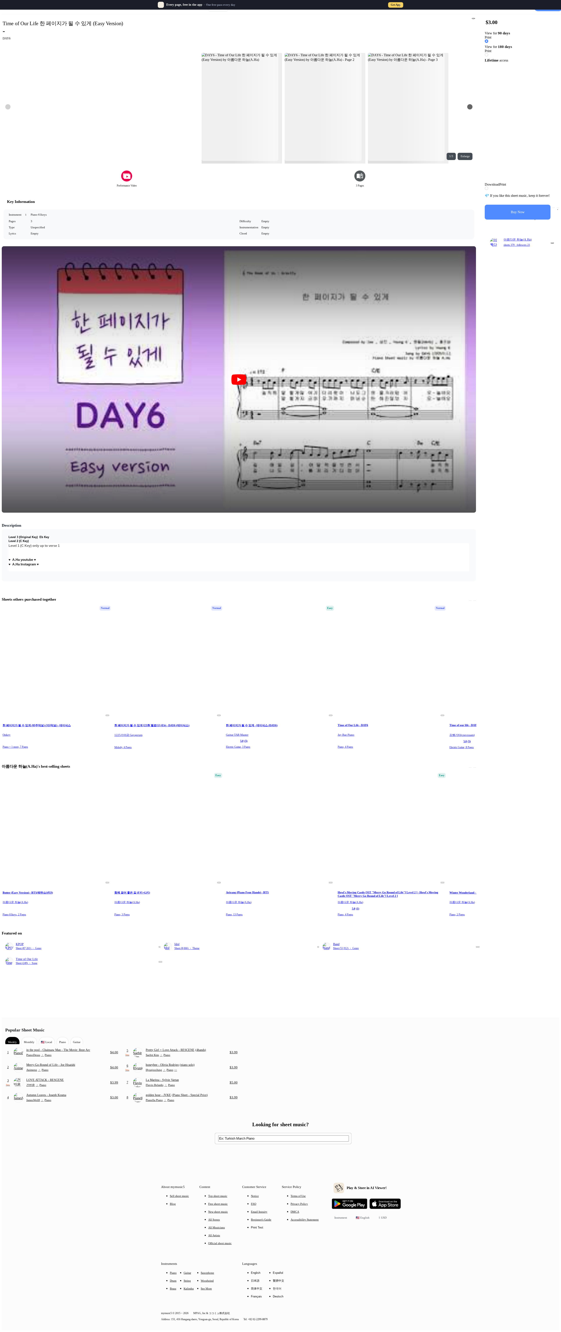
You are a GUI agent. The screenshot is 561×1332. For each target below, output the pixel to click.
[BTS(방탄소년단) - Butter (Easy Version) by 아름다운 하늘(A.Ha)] (56, 829)
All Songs (214, 1219)
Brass (173, 1288)
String (187, 1280)
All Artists (214, 1235)
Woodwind (207, 1280)
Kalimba (189, 1288)
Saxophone (207, 1272)
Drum (173, 1280)
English (255, 1272)
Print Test (257, 1227)
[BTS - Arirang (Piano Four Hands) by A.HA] (279, 829)
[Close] (400, 5)
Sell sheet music (179, 1196)
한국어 (277, 1288)
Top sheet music (217, 1196)
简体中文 (256, 1288)
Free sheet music (218, 1203)
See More (206, 1288)
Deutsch (278, 1296)
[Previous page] (8, 106)
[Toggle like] (552, 243)
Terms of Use (298, 1196)
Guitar (187, 1272)
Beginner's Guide (261, 1219)
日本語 (255, 1280)
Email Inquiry (259, 1211)
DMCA (295, 1211)
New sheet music (218, 1211)
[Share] (473, 18)
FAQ (253, 1203)
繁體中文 (278, 1280)
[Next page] (469, 106)
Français (256, 1296)
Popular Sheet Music (24, 1030)
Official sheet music (220, 1243)
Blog (173, 1203)
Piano (173, 1272)
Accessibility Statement (305, 1219)
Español (278, 1272)
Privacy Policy (299, 1203)
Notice (255, 1196)
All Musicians (216, 1227)
